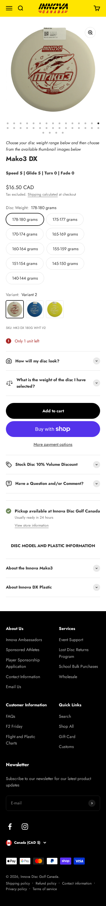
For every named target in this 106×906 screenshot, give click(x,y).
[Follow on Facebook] (10, 827)
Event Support (71, 640)
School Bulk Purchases (78, 666)
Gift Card (67, 736)
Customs (66, 746)
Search (65, 716)
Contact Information (23, 677)
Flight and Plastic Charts (20, 740)
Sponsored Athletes (22, 650)
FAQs (10, 716)
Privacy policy (16, 889)
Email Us (13, 687)
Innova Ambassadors (24, 640)
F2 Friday (14, 726)
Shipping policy (18, 883)
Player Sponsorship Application (23, 663)
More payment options (53, 444)
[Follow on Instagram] (25, 827)
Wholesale (68, 677)
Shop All (66, 726)
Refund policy (46, 883)
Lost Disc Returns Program (74, 653)
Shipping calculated (43, 194)
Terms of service (45, 889)
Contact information (77, 883)
